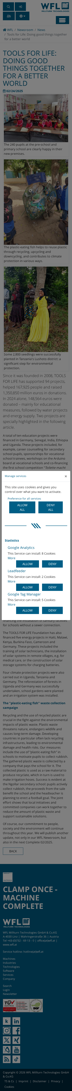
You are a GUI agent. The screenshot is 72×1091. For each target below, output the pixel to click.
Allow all (22, 507)
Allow (27, 564)
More (11, 558)
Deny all (51, 507)
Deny (52, 564)
